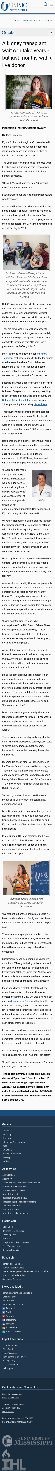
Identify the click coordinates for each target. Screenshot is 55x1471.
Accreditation (8, 1175)
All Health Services (10, 1227)
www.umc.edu (8, 1412)
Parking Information (11, 1154)
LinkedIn (9, 1324)
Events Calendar (9, 1297)
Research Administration (13, 1275)
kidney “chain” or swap (23, 1001)
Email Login (7, 1134)
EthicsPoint (7, 1349)
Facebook (10, 1308)
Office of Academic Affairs (14, 1186)
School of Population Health (15, 1213)
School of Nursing (10, 1209)
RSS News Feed (12, 1328)
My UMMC (7, 1150)
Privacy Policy (8, 1361)
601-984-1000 (27, 1418)
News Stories (18, 10)
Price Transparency (11, 1246)
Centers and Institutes (12, 1264)
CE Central (7, 1131)
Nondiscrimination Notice (14, 1357)
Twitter (9, 1312)
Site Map (6, 1157)
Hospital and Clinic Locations (15, 1242)
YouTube (9, 1316)
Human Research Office (13, 1268)
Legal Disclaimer (9, 1353)
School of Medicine (11, 1206)
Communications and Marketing (17, 1293)
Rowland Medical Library (13, 1190)
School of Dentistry (11, 1194)
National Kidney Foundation (16, 400)
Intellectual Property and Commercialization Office (25, 1271)
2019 (40, 20)
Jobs (4, 1146)
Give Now (6, 1138)
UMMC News (8, 1301)
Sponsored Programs (12, 1279)
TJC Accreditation (10, 1364)
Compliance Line (9, 1345)
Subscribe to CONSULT (12, 1304)
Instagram (10, 1320)
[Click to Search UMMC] (45, 4)
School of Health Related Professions (19, 1202)
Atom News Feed (13, 1332)
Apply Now (7, 1179)
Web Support (8, 1368)
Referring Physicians (11, 1250)
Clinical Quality (9, 1235)
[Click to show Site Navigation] (51, 4)
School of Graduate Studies (14, 1198)
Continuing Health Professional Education (21, 1183)
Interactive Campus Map (13, 1142)
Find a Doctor (8, 1238)
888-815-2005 (28, 1422)
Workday (6, 1161)
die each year (40, 404)
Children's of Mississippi (13, 1231)
